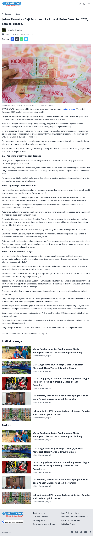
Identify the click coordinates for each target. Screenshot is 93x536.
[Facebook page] (72, 532)
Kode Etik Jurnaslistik (70, 513)
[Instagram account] (76, 532)
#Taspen (43, 333)
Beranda (8, 14)
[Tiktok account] (90, 532)
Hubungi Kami (39, 520)
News (18, 14)
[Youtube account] (85, 532)
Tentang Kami (39, 513)
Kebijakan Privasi (68, 524)
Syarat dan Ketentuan (70, 520)
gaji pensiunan (69, 109)
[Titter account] (81, 532)
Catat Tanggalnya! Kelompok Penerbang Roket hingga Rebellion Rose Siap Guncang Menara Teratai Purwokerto (61, 382)
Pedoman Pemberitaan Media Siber (76, 516)
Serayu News (6, 532)
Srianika (18, 30)
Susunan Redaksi (40, 516)
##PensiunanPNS (29, 333)
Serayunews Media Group (44, 524)
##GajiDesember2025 (11, 333)
